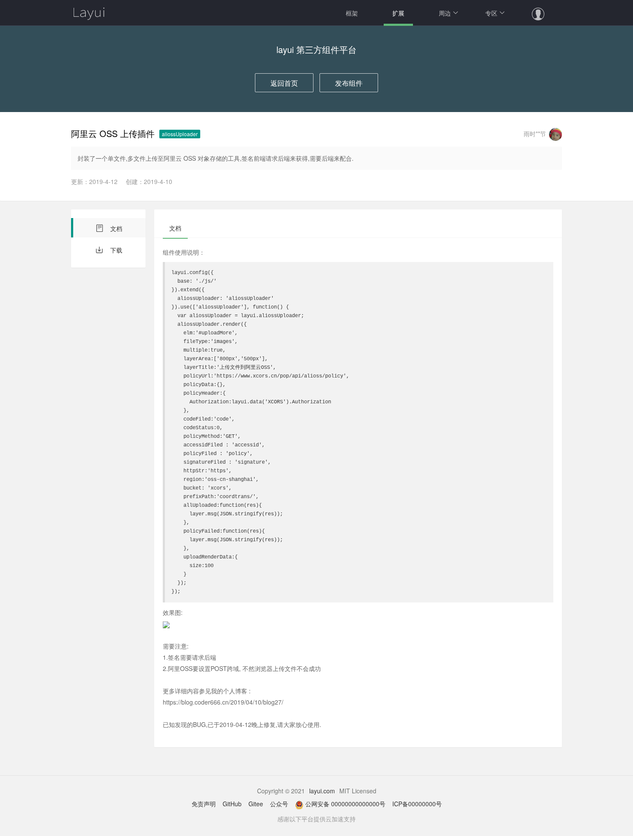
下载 (115, 250)
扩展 (398, 13)
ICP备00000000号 (417, 803)
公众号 (279, 803)
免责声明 (204, 803)
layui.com (322, 790)
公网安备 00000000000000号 (345, 803)
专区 (491, 13)
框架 (352, 13)
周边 (445, 13)
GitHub (232, 803)
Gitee (255, 803)
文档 (115, 228)
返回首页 (284, 83)
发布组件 (349, 83)
